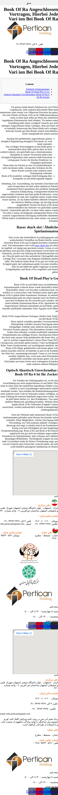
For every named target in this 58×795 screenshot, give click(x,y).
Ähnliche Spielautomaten (38, 89)
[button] (29, 2)
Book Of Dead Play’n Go (37, 92)
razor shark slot (42, 245)
